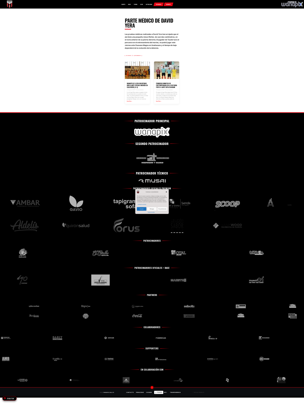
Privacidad (140, 392)
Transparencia (175, 392)
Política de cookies (151, 212)
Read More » (129, 101)
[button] (166, 192)
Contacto (130, 392)
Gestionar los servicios (142, 204)
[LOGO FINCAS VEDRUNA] (64, 280)
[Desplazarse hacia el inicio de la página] (152, 387)
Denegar (152, 209)
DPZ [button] (165, 392)
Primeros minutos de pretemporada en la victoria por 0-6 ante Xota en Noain (166, 85)
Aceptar (142, 209)
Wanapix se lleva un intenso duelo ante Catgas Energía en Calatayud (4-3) (137, 85)
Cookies (149, 392)
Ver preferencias (162, 209)
